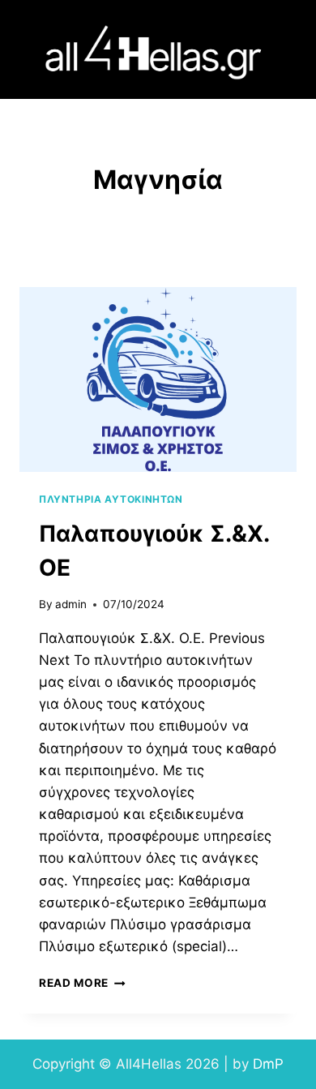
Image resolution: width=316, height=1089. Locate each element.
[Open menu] (282, 49)
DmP (268, 1064)
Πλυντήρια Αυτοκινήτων (111, 499)
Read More (82, 982)
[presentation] (158, 379)
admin (71, 604)
